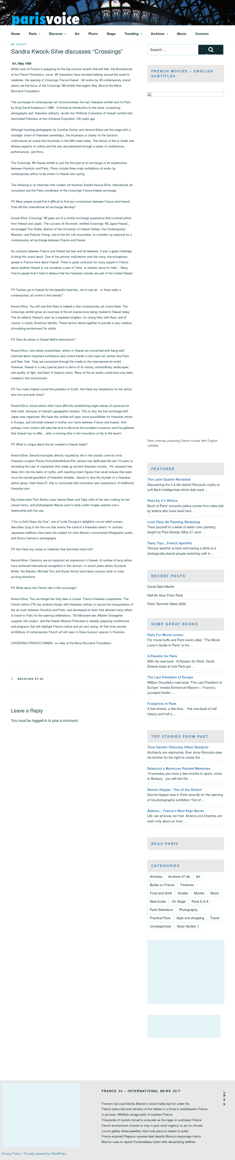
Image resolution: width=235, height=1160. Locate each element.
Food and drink (161, 893)
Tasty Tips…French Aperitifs (169, 543)
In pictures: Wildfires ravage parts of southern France (137, 1114)
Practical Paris (160, 918)
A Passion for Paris (162, 656)
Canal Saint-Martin (160, 586)
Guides (183, 893)
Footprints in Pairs (161, 703)
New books (158, 901)
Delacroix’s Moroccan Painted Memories (178, 768)
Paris (33, 33)
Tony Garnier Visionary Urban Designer (177, 747)
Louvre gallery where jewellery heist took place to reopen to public (145, 1131)
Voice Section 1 (188, 926)
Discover (56, 33)
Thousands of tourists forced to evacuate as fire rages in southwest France (151, 1120)
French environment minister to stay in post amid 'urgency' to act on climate (152, 1125)
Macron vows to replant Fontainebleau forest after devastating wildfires (149, 1142)
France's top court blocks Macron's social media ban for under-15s (146, 1103)
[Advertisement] (185, 972)
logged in (39, 720)
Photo (93, 33)
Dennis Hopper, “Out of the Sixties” (175, 789)
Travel (214, 918)
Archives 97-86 (30, 678)
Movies (199, 893)
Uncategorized (160, 926)
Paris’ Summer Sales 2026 (166, 603)
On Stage (179, 901)
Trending (132, 33)
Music (214, 893)
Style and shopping (190, 918)
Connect (202, 33)
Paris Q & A (200, 901)
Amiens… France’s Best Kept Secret (175, 810)
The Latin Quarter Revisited (168, 479)
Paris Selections (161, 909)
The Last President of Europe (170, 677)
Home (15, 33)
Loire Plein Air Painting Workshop (173, 522)
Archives (158, 33)
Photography (188, 909)
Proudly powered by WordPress (45, 1153)
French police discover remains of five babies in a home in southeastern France (154, 1109)
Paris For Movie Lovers (165, 634)
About (181, 33)
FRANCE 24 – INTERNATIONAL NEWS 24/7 (141, 1091)
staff (21, 44)
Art (77, 33)
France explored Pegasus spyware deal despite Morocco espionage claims (151, 1136)
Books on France (162, 884)
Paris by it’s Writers (162, 500)
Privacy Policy (11, 1153)
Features (187, 884)
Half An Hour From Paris (165, 595)
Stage (111, 33)
